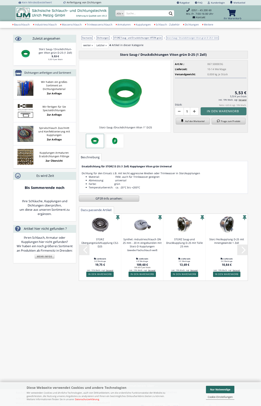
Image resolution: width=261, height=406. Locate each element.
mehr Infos (44, 256)
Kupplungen (143, 24)
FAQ (199, 2)
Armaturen (124, 24)
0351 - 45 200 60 (201, 10)
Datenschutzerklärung (87, 399)
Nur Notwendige (220, 389)
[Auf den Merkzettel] (118, 217)
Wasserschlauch (72, 24)
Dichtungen (192, 24)
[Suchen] (170, 13)
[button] (179, 111)
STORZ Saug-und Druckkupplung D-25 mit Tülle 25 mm (184, 243)
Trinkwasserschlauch (99, 24)
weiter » (88, 45)
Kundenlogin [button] (217, 2)
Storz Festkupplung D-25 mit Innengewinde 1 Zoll (226, 241)
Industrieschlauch (46, 24)
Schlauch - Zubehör (168, 24)
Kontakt (200, 17)
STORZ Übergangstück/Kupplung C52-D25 (100, 243)
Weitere (208, 24)
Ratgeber (184, 2)
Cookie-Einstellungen (220, 397)
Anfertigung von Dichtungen (84, 2)
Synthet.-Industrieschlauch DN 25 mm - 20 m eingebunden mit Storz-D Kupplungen (142, 243)
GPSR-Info (103, 198)
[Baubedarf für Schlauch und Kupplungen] (62, 13)
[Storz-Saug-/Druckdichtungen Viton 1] (26, 54)
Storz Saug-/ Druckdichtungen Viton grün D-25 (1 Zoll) (55, 50)
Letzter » (101, 45)
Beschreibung (90, 157)
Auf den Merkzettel (194, 121)
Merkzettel (238, 2)
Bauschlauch (22, 24)
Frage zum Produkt (230, 121)
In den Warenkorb (100, 274)
